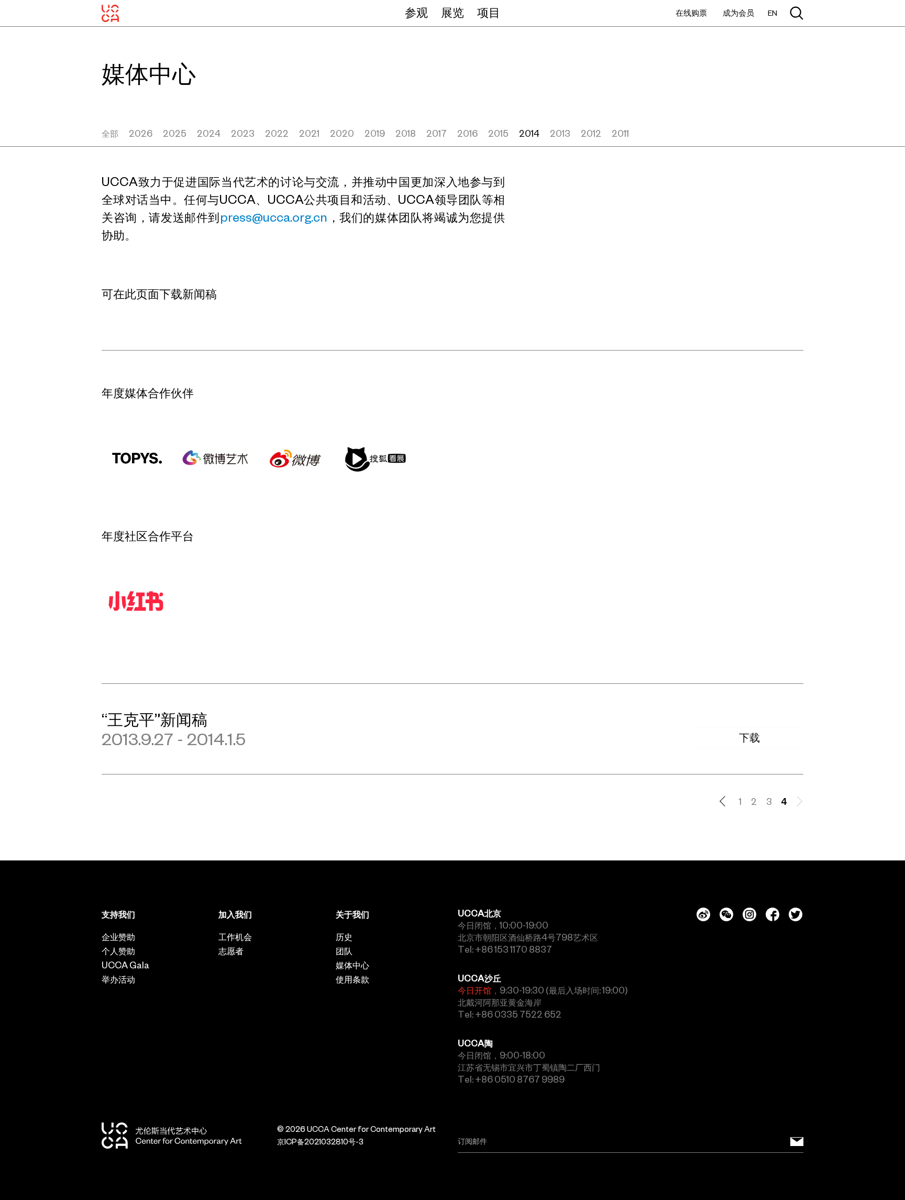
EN (772, 13)
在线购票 (691, 13)
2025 (174, 133)
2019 (375, 133)
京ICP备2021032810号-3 (320, 1142)
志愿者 (231, 951)
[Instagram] (749, 914)
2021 (309, 133)
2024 (208, 133)
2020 (342, 133)
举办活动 (118, 979)
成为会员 (738, 13)
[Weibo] (703, 914)
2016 (467, 133)
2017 (436, 133)
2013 (560, 133)
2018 (405, 133)
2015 (498, 133)
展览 (452, 12)
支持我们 (118, 914)
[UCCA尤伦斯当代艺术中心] (110, 13)
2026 (140, 133)
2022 (277, 133)
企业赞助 (118, 937)
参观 (416, 12)
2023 (243, 133)
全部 (110, 133)
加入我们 (235, 914)
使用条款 (352, 979)
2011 (620, 133)
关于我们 (352, 914)
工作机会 (235, 937)
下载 (749, 738)
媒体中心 (352, 965)
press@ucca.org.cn (273, 217)
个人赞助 (118, 951)
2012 (591, 133)
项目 (488, 12)
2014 (529, 133)
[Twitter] (795, 914)
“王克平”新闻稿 (154, 719)
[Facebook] (772, 914)
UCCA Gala (125, 965)
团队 (344, 951)
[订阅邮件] (796, 1141)
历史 (344, 937)
